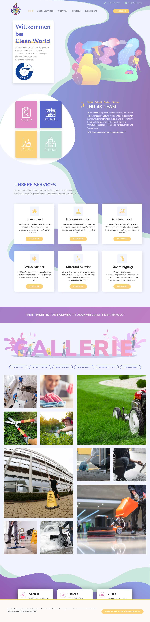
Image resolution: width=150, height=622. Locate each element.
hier (34, 611)
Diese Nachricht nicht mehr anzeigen (122, 612)
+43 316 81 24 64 (76, 598)
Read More (34, 239)
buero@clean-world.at (135, 3)
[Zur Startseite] (16, 9)
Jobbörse (121, 11)
